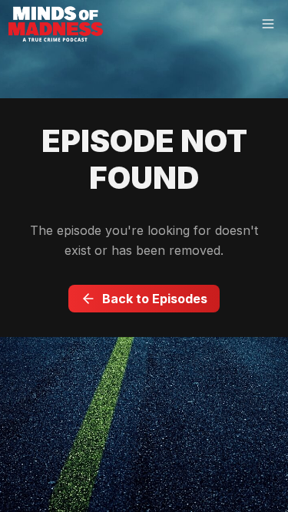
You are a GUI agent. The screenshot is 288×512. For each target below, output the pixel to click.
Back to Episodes (154, 298)
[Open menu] (268, 25)
